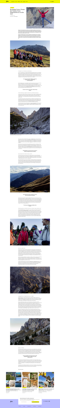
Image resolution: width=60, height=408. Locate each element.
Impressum (34, 406)
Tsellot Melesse (29, 139)
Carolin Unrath (21, 369)
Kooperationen (29, 406)
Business (27, 1)
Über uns (20, 406)
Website (24, 299)
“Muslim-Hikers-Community (31, 100)
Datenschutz (39, 406)
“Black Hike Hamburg (26, 210)
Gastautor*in (7, 392)
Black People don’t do (29, 146)
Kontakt (24, 406)
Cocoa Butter (34, 145)
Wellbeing (19, 1)
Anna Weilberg (40, 392)
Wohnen (16, 1)
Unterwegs (24, 1)
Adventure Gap (35, 261)
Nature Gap (31, 261)
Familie (21, 1)
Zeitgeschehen (13, 1)
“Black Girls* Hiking (20, 298)
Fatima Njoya (16, 16)
